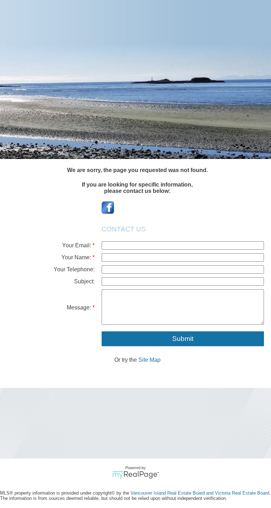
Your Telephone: (74, 269)
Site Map (149, 360)
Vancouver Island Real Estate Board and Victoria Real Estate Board (200, 493)
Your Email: (77, 245)
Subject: (84, 281)
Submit (182, 338)
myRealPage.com (135, 475)
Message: (79, 308)
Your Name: (76, 257)
